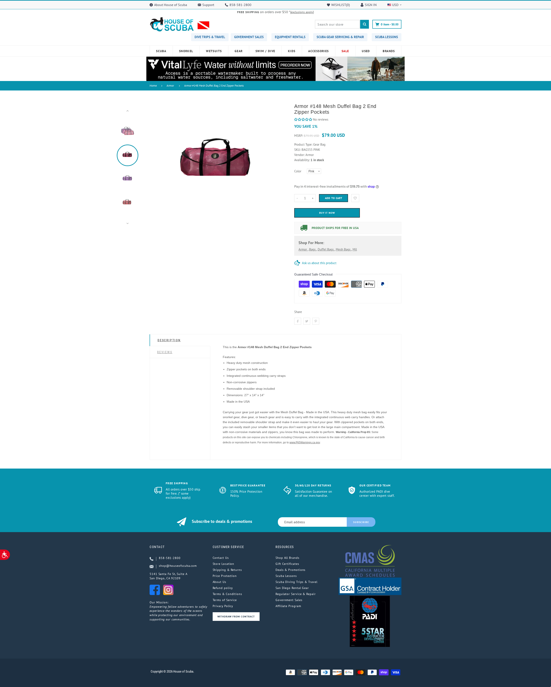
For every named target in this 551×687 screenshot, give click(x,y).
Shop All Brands (287, 558)
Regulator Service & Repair (296, 594)
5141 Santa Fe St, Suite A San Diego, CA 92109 (168, 576)
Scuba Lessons (286, 576)
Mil (355, 249)
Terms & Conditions (227, 594)
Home (153, 85)
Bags (312, 249)
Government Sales (289, 600)
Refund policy (223, 588)
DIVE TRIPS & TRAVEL (210, 37)
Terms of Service (225, 600)
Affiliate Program (288, 606)
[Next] (280, 167)
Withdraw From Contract (236, 616)
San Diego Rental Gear (292, 588)
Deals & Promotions (290, 570)
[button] (303, 119)
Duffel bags (326, 249)
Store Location (223, 564)
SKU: (298, 150)
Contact (157, 547)
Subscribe (361, 522)
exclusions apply (302, 12)
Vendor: (299, 155)
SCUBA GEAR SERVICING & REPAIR (340, 37)
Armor (170, 85)
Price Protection (225, 576)
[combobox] (337, 24)
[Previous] (155, 167)
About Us (219, 582)
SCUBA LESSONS (386, 37)
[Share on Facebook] (297, 321)
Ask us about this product (319, 263)
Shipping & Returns (227, 570)
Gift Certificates (287, 564)
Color (297, 171)
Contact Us (221, 558)
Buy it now (327, 212)
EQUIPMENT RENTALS (290, 37)
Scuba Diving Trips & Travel (296, 582)
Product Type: (303, 144)
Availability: (302, 160)
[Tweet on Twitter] (306, 321)
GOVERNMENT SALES (249, 37)
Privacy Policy (223, 606)
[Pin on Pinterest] (315, 321)
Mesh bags (343, 249)
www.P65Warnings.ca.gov (304, 442)
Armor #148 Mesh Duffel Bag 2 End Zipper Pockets (214, 85)
